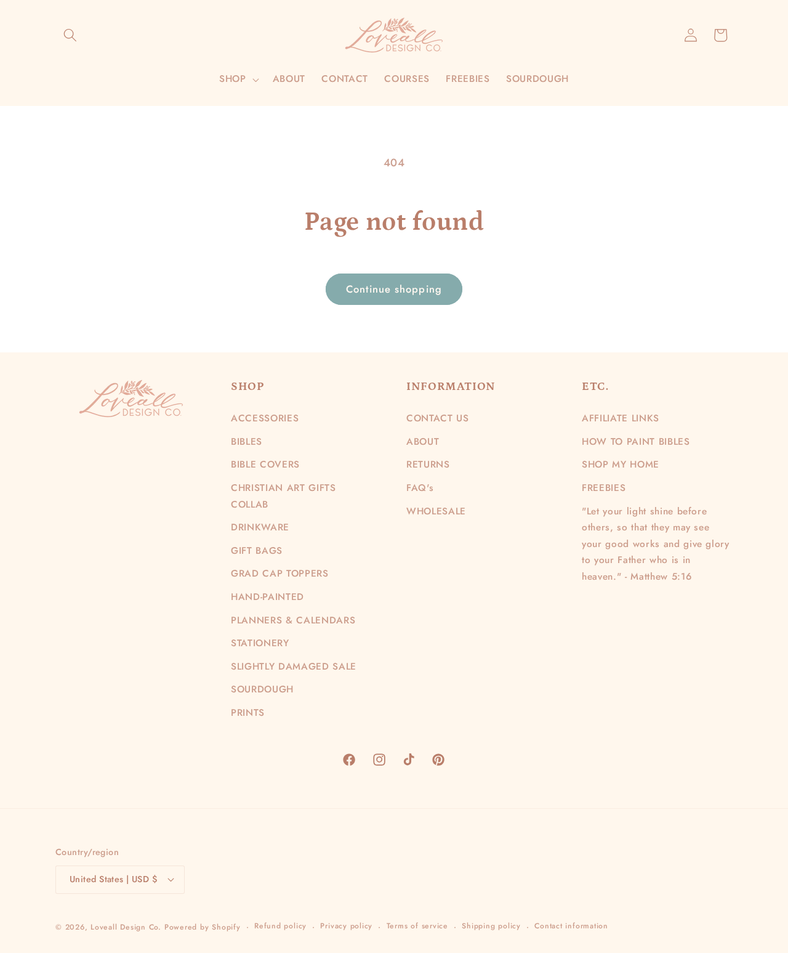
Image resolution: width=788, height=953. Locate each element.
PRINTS (248, 713)
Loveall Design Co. (125, 927)
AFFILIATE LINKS (620, 418)
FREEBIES (603, 488)
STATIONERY (260, 643)
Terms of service (417, 925)
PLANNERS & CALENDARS (293, 620)
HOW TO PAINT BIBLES (636, 441)
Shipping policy (491, 925)
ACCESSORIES (265, 418)
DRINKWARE (260, 527)
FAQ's (419, 488)
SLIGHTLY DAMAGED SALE (293, 666)
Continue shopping (394, 289)
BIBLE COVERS (265, 464)
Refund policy (280, 925)
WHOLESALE (436, 511)
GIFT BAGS (257, 551)
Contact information (571, 925)
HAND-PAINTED (267, 597)
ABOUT (422, 441)
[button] (70, 35)
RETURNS (428, 464)
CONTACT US (437, 418)
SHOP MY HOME (620, 464)
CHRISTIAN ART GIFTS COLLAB (283, 496)
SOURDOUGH (262, 689)
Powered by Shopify (202, 927)
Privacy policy (346, 925)
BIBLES (246, 441)
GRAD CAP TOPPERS (280, 573)
